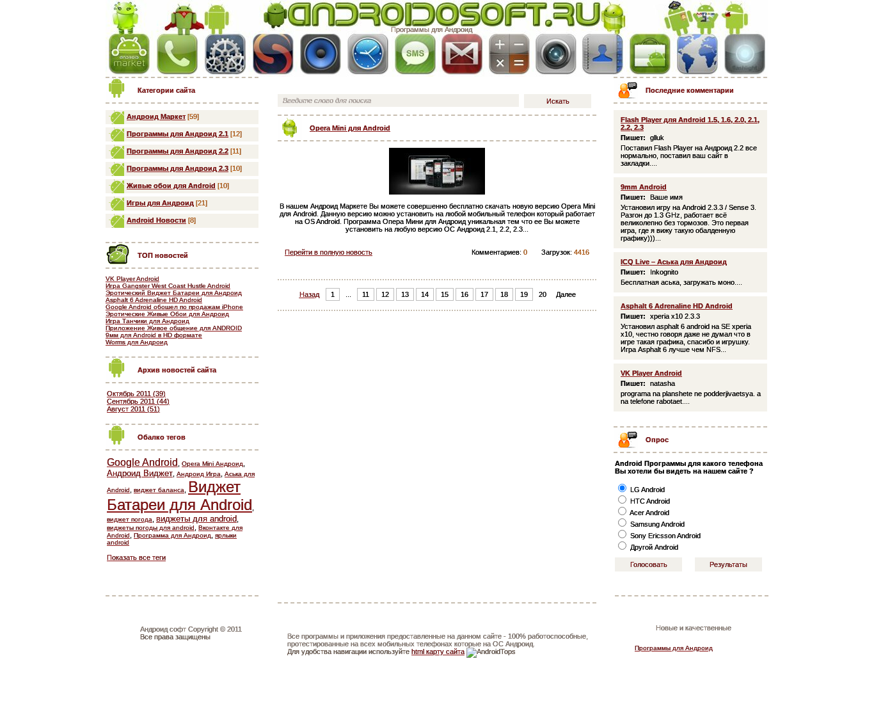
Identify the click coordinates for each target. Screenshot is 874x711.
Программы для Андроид (431, 29)
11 (365, 294)
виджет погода (129, 519)
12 (385, 294)
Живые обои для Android (171, 185)
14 (425, 294)
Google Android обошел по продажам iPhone (174, 306)
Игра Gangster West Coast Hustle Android (168, 285)
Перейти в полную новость (328, 252)
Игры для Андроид (160, 203)
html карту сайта (438, 651)
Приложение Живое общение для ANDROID (174, 328)
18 (504, 294)
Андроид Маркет (156, 116)
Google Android (142, 462)
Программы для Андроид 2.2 (177, 151)
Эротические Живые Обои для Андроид (167, 313)
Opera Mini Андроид (212, 463)
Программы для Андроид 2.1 (177, 134)
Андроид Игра (199, 473)
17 (484, 294)
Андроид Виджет (140, 473)
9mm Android (644, 187)
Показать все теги (136, 557)
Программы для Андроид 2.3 (177, 168)
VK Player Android (132, 278)
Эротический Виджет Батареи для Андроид (174, 292)
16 (464, 294)
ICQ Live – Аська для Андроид (674, 262)
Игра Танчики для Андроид (147, 320)
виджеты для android (196, 518)
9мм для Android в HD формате (154, 335)
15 (445, 294)
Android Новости (156, 220)
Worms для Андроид (137, 342)
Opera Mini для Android (350, 128)
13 (405, 294)
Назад (309, 294)
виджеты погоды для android (151, 527)
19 (524, 294)
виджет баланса (159, 489)
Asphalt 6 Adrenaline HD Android (154, 299)
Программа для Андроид (172, 535)
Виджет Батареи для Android (179, 495)
